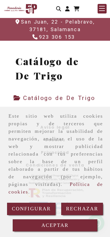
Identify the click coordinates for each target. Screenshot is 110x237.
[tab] (54, 98)
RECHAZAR (82, 208)
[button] (67, 9)
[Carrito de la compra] (76, 9)
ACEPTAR (55, 225)
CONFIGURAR (31, 208)
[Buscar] (58, 9)
